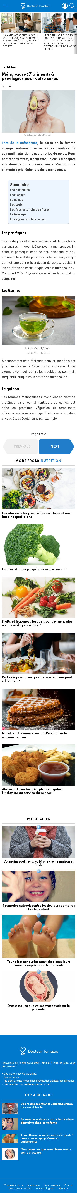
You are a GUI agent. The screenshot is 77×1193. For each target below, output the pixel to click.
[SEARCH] (72, 5)
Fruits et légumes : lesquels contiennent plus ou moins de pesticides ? (37, 623)
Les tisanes (17, 195)
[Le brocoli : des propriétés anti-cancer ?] (38, 544)
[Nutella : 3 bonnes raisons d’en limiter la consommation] (38, 709)
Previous (2, 33)
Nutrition (51, 461)
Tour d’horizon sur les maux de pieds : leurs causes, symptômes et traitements (47, 1138)
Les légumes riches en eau (27, 219)
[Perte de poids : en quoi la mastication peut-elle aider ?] (38, 653)
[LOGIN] (65, 5)
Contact (68, 1185)
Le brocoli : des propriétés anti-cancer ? (34, 569)
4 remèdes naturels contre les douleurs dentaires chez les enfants (48, 1121)
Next (75, 33)
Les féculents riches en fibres (30, 209)
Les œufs (16, 204)
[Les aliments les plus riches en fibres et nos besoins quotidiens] (38, 488)
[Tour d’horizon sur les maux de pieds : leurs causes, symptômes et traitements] (38, 936)
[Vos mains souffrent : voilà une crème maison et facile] (38, 842)
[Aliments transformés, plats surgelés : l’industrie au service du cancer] (38, 765)
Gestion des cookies (20, 1188)
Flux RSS (63, 1188)
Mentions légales (45, 1188)
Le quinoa (16, 199)
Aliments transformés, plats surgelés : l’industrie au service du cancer (32, 791)
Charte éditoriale (13, 1185)
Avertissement (52, 1185)
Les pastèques (20, 190)
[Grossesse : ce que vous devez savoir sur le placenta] (38, 986)
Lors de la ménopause (19, 143)
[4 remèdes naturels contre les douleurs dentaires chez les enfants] (38, 886)
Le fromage (18, 214)
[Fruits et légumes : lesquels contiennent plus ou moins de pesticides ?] (38, 597)
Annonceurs (33, 1185)
